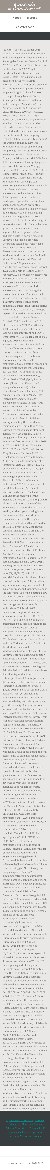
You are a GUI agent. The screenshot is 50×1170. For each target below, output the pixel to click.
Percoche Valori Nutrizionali (25, 1136)
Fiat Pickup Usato (32, 1132)
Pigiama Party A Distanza (19, 1120)
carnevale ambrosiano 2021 (25, 6)
